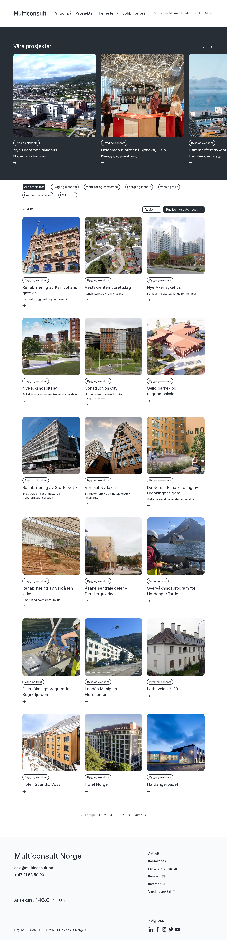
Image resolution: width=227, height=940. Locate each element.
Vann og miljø (169, 187)
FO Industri (67, 195)
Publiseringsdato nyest (182, 209)
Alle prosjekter (34, 187)
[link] (63, 13)
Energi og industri (139, 187)
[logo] (30, 13)
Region (149, 209)
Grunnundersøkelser (38, 195)
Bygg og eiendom (65, 187)
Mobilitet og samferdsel (102, 187)
